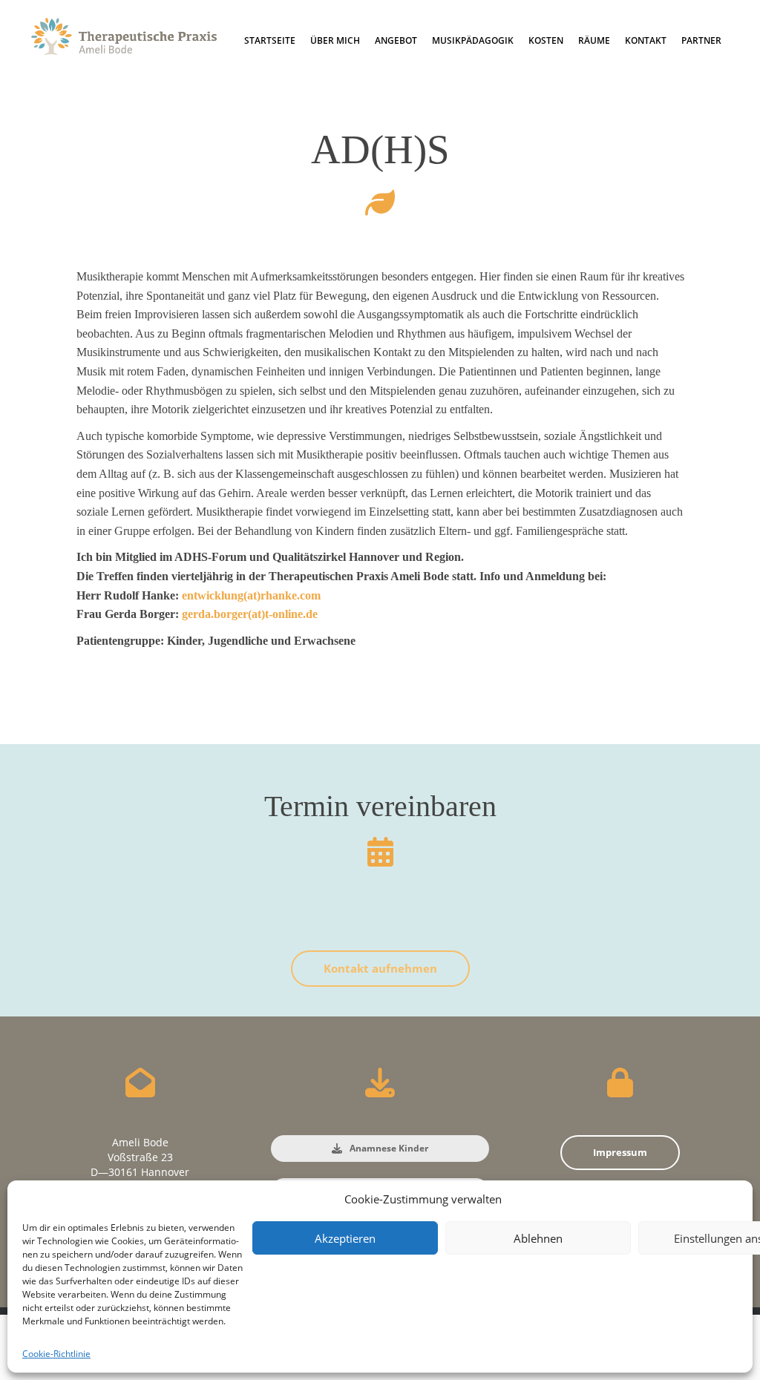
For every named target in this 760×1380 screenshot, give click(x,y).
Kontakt (645, 40)
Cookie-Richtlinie (56, 1353)
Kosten (545, 40)
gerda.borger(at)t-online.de (250, 614)
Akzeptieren (345, 1238)
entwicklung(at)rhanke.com (251, 595)
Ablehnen (538, 1238)
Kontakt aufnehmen (380, 968)
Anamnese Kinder (387, 1148)
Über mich (335, 40)
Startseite (269, 40)
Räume (594, 40)
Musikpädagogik (473, 40)
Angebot (396, 40)
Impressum (620, 1152)
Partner (701, 40)
